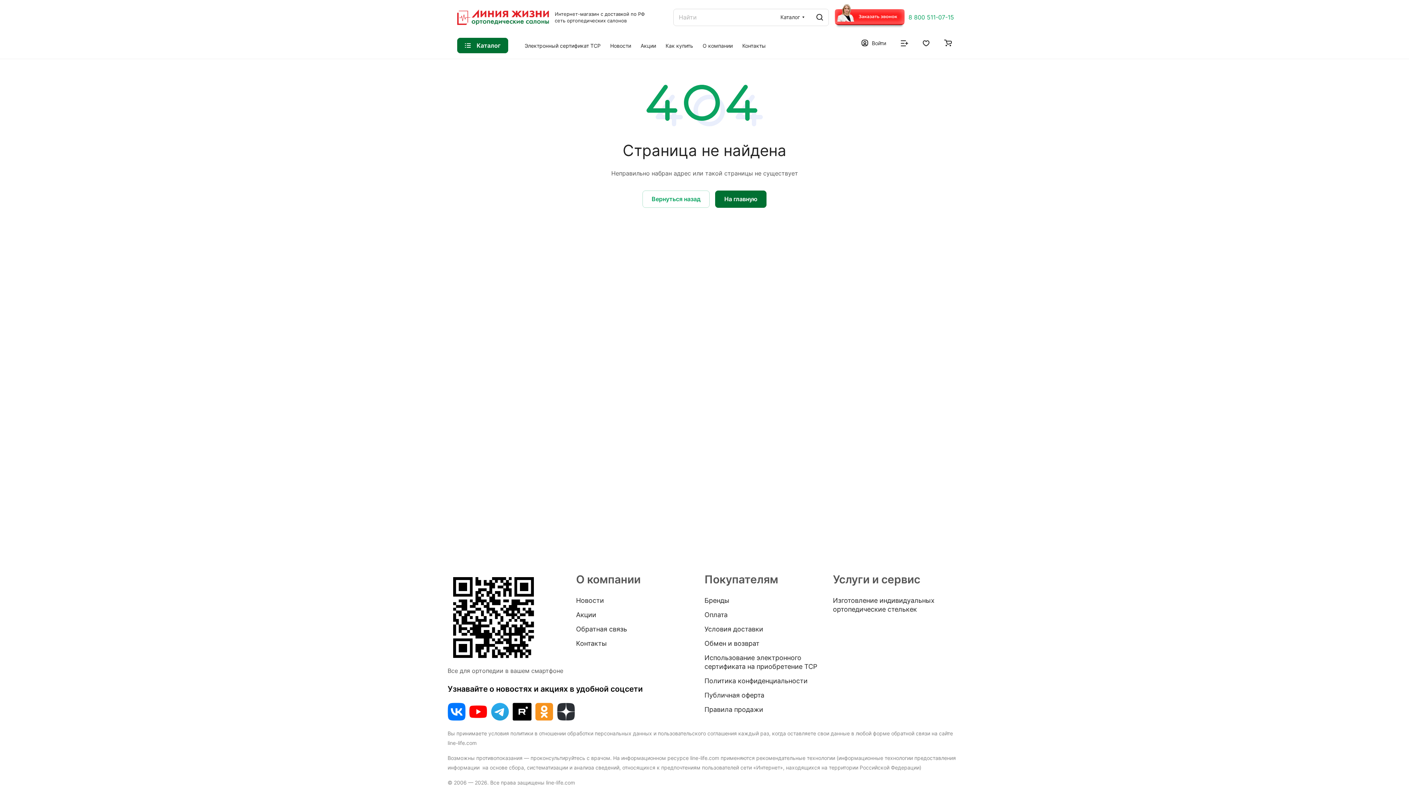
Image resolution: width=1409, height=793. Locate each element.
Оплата (716, 615)
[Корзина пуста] (948, 42)
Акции (586, 615)
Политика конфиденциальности (756, 681)
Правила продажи (733, 709)
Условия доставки (733, 629)
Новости (590, 600)
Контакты (591, 643)
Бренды (716, 600)
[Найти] (820, 17)
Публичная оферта (734, 695)
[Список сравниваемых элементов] (904, 42)
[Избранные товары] (926, 42)
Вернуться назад (676, 199)
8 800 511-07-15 (931, 17)
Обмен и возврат (732, 643)
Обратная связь (601, 629)
